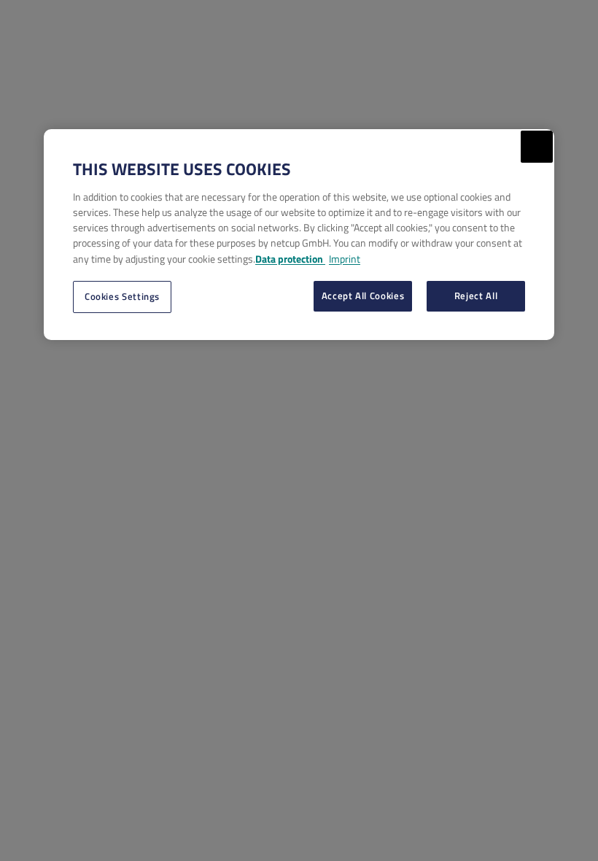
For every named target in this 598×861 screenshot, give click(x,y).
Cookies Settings (122, 296)
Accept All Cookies (363, 295)
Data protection (290, 258)
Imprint (344, 258)
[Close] (537, 147)
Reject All (475, 295)
